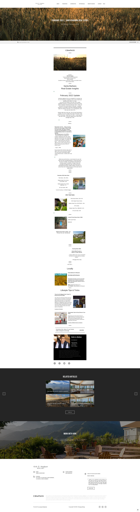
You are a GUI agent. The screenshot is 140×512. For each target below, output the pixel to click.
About (58, 3)
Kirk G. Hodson (76, 337)
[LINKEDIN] (103, 507)
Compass (84, 495)
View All (70, 412)
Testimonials (82, 3)
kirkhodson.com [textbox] (74, 343)
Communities (73, 3)
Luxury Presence (43, 507)
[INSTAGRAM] (105, 507)
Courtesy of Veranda (59, 309)
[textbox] (70, 78)
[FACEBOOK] (100, 507)
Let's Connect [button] (70, 446)
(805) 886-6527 (69, 473)
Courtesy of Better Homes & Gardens (75, 322)
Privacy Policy (95, 484)
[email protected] (74, 342)
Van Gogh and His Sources (74, 275)
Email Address (90, 475)
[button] (133, 42)
